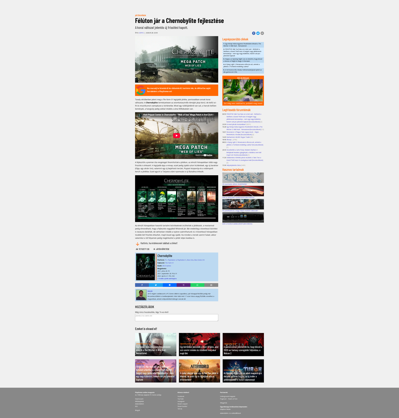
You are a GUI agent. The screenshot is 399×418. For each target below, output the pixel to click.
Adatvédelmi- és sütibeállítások (230, 413)
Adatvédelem (139, 404)
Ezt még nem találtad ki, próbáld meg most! (243, 103)
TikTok (180, 409)
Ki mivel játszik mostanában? (236, 124)
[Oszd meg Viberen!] (183, 285)
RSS (136, 406)
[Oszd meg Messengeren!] (170, 285)
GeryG (141, 33)
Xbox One (190, 260)
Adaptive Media (225, 409)
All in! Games (166, 266)
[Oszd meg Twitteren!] (258, 33)
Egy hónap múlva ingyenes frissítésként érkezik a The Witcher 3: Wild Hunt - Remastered (242, 45)
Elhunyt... (229, 140)
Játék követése (162, 249)
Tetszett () (143, 249)
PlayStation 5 (181, 260)
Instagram (181, 401)
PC (166, 260)
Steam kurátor (182, 406)
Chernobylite (164, 256)
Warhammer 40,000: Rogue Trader (238, 137)
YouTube (181, 399)
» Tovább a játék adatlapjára (167, 278)
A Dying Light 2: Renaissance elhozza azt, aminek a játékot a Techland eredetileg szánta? (241, 65)
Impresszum (139, 399)
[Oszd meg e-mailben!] (262, 33)
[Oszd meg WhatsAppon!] (197, 285)
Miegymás (223, 403)
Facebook (181, 396)
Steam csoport (183, 404)
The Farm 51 (169, 263)
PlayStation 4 (172, 260)
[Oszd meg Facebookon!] (254, 33)
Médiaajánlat (139, 401)
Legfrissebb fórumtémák (236, 110)
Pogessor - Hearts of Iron (228, 399)
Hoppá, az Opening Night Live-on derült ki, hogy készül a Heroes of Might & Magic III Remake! (242, 60)
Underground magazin (227, 396)
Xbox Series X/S (199, 260)
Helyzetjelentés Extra (234, 165)
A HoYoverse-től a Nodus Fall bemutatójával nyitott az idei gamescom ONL (242, 71)
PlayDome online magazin (145, 392)
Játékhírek (140, 15)
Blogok (137, 410)
